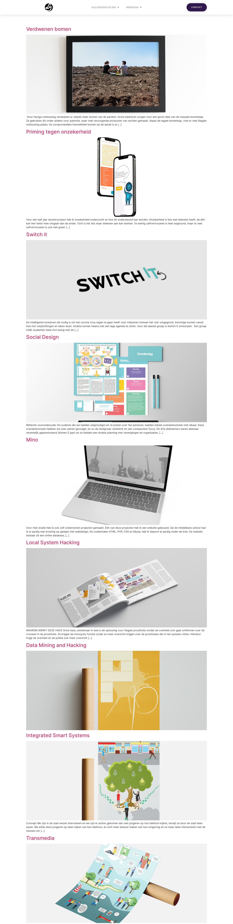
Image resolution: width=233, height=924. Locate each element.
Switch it (36, 234)
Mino (32, 440)
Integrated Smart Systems (58, 735)
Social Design (42, 337)
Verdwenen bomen (48, 29)
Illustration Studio (104, 7)
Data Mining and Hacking (56, 645)
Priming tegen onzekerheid (58, 132)
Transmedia (40, 838)
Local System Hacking (53, 542)
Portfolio (132, 7)
